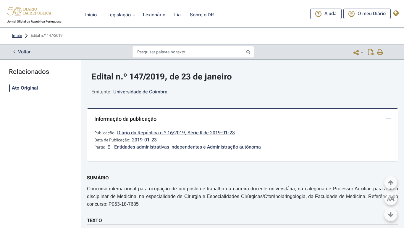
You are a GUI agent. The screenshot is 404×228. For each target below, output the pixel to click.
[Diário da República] (29, 12)
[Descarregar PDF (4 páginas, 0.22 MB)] (371, 52)
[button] (29, 12)
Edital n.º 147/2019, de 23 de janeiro (161, 77)
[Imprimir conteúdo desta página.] (380, 52)
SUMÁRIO (98, 178)
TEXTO (94, 220)
